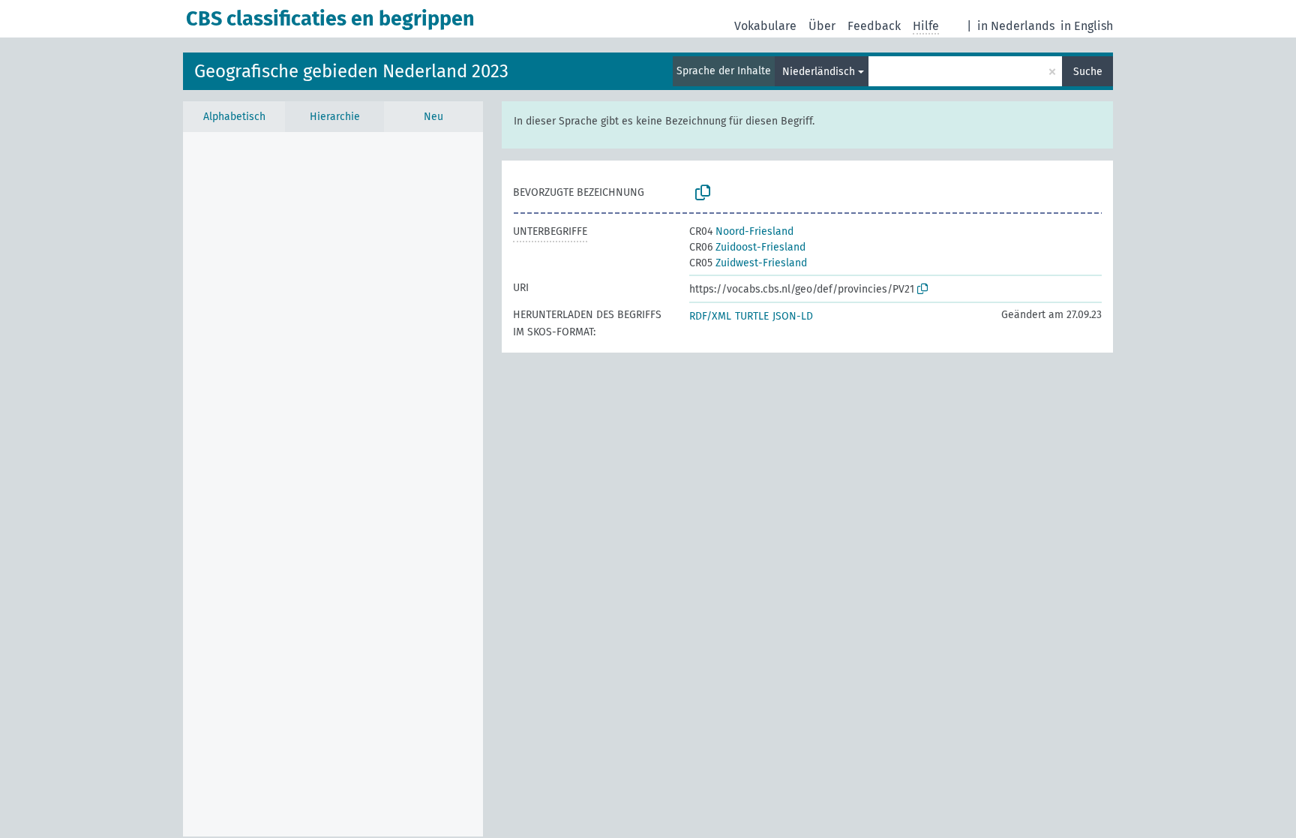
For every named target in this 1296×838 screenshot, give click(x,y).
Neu (433, 116)
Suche (1087, 71)
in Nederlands (1015, 26)
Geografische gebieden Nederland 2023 (351, 71)
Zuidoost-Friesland (747, 247)
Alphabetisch (234, 116)
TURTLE (752, 316)
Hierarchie (335, 116)
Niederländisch (818, 71)
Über (822, 26)
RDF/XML (710, 316)
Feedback (874, 26)
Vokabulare (765, 26)
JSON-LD (792, 316)
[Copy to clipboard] (702, 193)
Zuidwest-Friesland (748, 263)
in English (1086, 26)
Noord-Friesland (741, 231)
